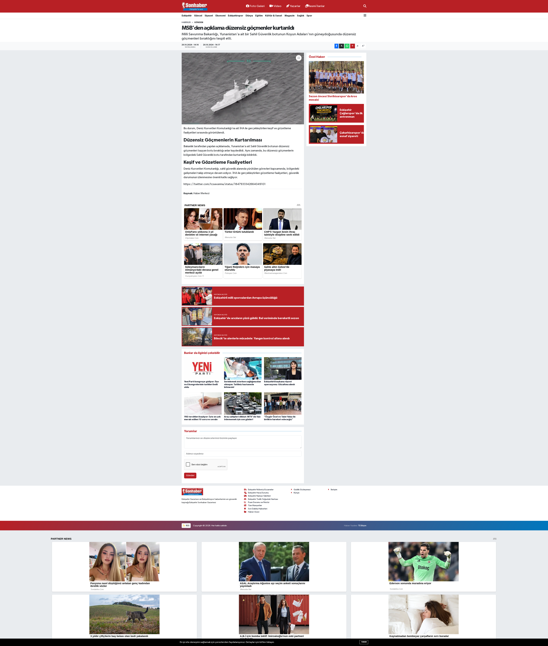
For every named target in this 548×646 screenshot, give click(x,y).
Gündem (198, 22)
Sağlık (300, 15)
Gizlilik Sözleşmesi (302, 490)
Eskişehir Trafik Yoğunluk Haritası (263, 499)
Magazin (290, 15)
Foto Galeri (257, 6)
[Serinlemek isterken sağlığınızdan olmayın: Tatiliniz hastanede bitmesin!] (243, 368)
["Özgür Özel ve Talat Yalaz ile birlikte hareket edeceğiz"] (283, 403)
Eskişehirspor (235, 15)
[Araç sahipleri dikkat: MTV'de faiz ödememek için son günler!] (243, 403)
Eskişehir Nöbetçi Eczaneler (261, 490)
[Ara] (364, 6)
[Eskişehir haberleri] (194, 6)
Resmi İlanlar (316, 6)
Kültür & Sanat (273, 15)
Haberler (186, 22)
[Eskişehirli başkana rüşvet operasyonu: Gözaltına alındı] (283, 368)
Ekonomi (220, 15)
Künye (296, 493)
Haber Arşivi (253, 512)
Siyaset (209, 15)
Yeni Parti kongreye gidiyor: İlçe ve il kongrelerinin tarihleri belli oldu (201, 384)
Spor (309, 15)
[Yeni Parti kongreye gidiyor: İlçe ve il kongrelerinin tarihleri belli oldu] (203, 368)
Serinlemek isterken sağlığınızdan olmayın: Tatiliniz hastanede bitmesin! (242, 384)
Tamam (364, 642)
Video (277, 6)
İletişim (334, 490)
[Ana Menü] (365, 16)
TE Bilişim (362, 526)
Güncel (198, 15)
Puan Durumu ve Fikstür (258, 502)
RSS (187, 526)
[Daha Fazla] (352, 46)
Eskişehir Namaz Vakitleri (259, 496)
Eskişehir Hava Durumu (258, 493)
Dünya (249, 15)
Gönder (190, 475)
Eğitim (259, 15)
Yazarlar (295, 6)
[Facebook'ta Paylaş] (337, 46)
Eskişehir (187, 15)
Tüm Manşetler (255, 505)
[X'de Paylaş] (341, 46)
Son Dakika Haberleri (257, 509)
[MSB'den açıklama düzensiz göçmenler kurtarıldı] (243, 88)
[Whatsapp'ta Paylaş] (346, 46)
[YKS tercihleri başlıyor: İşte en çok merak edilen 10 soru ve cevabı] (203, 403)
